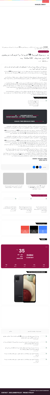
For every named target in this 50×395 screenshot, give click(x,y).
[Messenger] (34, 167)
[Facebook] (40, 167)
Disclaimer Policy (15, 392)
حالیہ (10, 331)
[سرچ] (48, 5)
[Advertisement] (25, 16)
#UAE (18, 115)
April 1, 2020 (38, 121)
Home (46, 47)
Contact (4, 392)
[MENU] (1, 5)
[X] (37, 167)
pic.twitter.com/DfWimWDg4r (15, 118)
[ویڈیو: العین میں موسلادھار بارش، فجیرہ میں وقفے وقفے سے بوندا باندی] (9, 201)
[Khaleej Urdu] (40, 4)
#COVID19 (36, 115)
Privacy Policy (28, 392)
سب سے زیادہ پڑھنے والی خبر (34, 331)
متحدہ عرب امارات (37, 47)
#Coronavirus (10, 115)
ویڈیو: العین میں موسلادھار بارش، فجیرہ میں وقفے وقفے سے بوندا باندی (9, 208)
